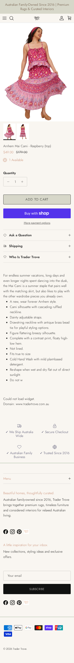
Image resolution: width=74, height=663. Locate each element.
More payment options (37, 223)
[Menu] (4, 18)
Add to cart (36, 199)
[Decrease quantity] (7, 181)
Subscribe (36, 589)
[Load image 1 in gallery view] (37, 72)
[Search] (13, 18)
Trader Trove (19, 649)
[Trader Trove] (37, 18)
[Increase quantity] (23, 181)
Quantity (9, 173)
